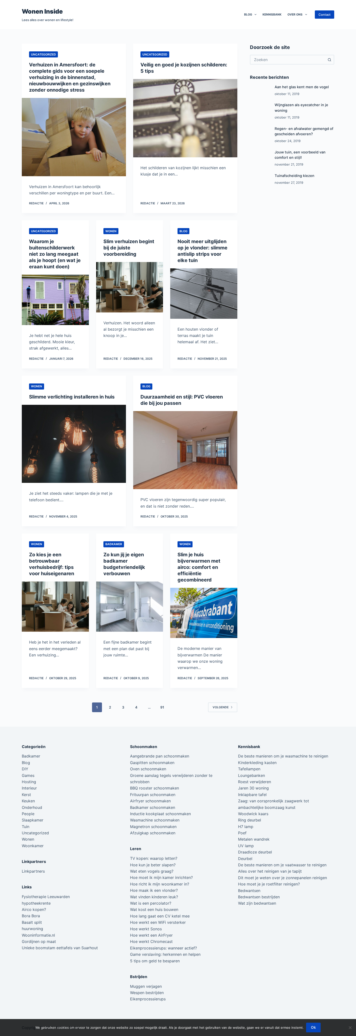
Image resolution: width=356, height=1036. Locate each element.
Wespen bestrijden (147, 992)
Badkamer (113, 544)
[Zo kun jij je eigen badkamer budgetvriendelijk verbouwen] (129, 607)
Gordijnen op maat (39, 941)
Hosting (29, 781)
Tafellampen (249, 768)
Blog (248, 14)
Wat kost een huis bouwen (154, 909)
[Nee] (350, 1027)
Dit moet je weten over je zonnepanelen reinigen (282, 877)
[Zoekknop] (329, 59)
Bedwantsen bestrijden (259, 896)
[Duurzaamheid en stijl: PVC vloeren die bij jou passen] (185, 450)
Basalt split (32, 922)
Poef (242, 832)
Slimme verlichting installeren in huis (72, 397)
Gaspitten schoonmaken (152, 762)
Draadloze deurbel (255, 852)
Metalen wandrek (254, 839)
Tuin (25, 826)
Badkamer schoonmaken (152, 807)
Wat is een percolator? (150, 903)
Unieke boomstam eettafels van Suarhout (60, 947)
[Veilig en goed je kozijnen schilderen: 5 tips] (185, 118)
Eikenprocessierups (148, 998)
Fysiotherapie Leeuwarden (46, 896)
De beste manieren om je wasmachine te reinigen (283, 756)
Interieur (29, 788)
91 (162, 707)
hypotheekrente (36, 903)
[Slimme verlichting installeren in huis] (74, 444)
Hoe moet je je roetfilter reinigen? (269, 884)
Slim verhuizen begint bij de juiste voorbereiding (128, 248)
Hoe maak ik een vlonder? (154, 890)
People (28, 813)
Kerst (26, 794)
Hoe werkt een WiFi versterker (158, 922)
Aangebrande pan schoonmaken (159, 756)
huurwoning (32, 928)
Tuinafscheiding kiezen (294, 176)
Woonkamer (33, 845)
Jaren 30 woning (253, 788)
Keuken (28, 800)
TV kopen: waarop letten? (153, 858)
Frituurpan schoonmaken (152, 794)
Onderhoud (32, 807)
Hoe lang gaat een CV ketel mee (160, 916)
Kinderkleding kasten (257, 762)
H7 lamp (245, 826)
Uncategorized (43, 54)
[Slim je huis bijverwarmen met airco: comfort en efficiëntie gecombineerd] (203, 613)
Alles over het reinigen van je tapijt (270, 871)
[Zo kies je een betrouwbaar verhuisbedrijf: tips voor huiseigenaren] (55, 607)
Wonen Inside (42, 11)
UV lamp (246, 845)
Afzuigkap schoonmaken (152, 832)
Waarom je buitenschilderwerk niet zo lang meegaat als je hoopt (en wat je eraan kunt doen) (55, 254)
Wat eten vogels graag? (151, 871)
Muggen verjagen (146, 986)
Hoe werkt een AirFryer (151, 935)
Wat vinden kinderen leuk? (154, 896)
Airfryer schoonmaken (150, 800)
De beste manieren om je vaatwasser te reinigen (282, 864)
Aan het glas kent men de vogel (302, 87)
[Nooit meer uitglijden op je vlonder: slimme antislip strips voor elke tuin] (203, 293)
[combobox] (287, 59)
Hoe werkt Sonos (146, 928)
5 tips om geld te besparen (155, 960)
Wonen (110, 231)
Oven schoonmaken (148, 768)
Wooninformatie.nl (38, 935)
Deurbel (245, 858)
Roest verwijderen (254, 781)
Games (28, 775)
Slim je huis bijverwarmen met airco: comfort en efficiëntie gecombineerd (199, 567)
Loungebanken (251, 775)
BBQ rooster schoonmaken (154, 788)
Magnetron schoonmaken (153, 826)
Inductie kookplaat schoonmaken (160, 813)
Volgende (221, 707)
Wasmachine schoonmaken (154, 820)
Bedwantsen (249, 890)
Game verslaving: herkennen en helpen (165, 954)
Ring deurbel (249, 820)
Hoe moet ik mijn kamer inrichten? (161, 877)
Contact (324, 14)
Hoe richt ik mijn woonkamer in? (159, 884)
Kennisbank (272, 14)
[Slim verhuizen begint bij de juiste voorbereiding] (129, 287)
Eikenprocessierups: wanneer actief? (163, 948)
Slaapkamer (32, 820)
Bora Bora (31, 915)
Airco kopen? (34, 909)
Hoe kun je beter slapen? (153, 864)
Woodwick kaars (253, 813)
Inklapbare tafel (252, 794)
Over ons (294, 14)
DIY (25, 768)
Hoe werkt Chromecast (151, 941)
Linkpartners (33, 871)
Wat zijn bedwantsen (257, 903)
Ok (313, 1027)
